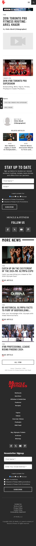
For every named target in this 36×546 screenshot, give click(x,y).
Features (18, 402)
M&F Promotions (12, 479)
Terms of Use (18, 506)
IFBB (4, 14)
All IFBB (18, 362)
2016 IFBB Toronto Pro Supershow (15, 82)
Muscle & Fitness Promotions (14, 199)
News (10, 143)
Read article (7, 280)
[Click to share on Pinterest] (1, 107)
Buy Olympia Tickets (18, 432)
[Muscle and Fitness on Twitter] (14, 229)
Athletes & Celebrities (18, 399)
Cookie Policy (18, 510)
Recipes (18, 405)
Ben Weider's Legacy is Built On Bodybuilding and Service (10, 149)
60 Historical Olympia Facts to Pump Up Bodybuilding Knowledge (17, 310)
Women (24, 196)
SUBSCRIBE (9, 207)
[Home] (3, 3)
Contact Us (18, 504)
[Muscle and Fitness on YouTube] (21, 229)
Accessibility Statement (18, 512)
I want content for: (18, 193)
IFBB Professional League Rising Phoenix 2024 (16, 348)
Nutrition (18, 396)
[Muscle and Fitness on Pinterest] (28, 229)
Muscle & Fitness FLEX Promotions (16, 202)
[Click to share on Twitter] (1, 103)
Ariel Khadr (8, 107)
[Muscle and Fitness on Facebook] (7, 229)
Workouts (18, 393)
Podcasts (18, 422)
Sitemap (18, 438)
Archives (18, 435)
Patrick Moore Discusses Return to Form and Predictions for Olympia (26, 149)
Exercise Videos (18, 419)
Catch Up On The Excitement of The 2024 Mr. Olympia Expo (17, 270)
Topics (18, 412)
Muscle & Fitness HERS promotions (18, 482)
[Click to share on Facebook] (1, 99)
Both (12, 196)
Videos (18, 416)
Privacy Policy (18, 508)
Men (17, 196)
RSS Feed (18, 425)
